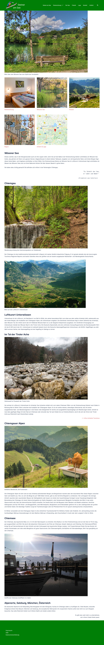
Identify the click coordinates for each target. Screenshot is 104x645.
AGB (7, 632)
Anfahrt (91, 5)
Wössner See (41, 109)
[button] (97, 5)
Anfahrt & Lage (41, 146)
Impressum (9, 630)
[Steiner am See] (16, 5)
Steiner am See (47, 5)
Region (6, 146)
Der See (67, 5)
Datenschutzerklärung (12, 635)
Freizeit (74, 5)
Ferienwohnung (57, 5)
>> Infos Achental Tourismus (91, 418)
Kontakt (85, 5)
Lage (79, 5)
